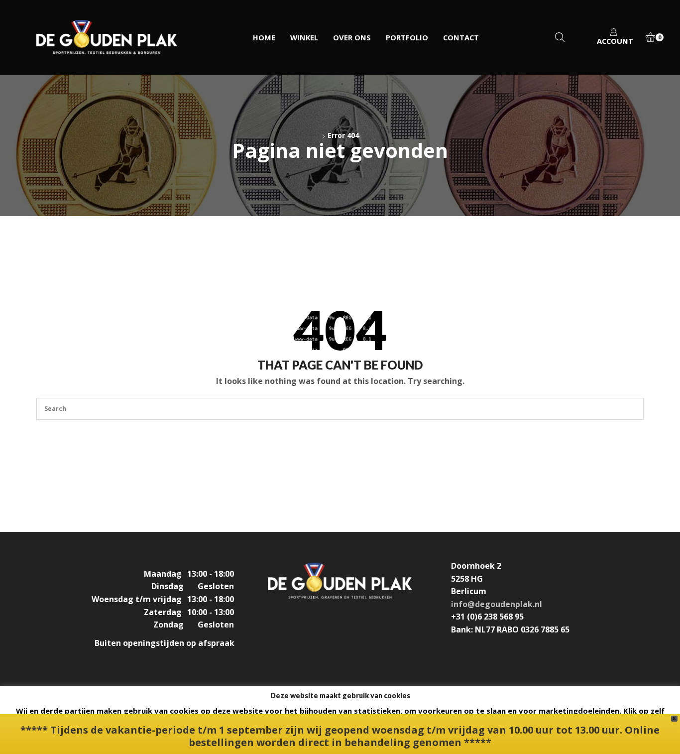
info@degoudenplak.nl (496, 604)
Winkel (304, 37)
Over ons (352, 37)
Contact (461, 37)
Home (264, 37)
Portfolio (407, 37)
